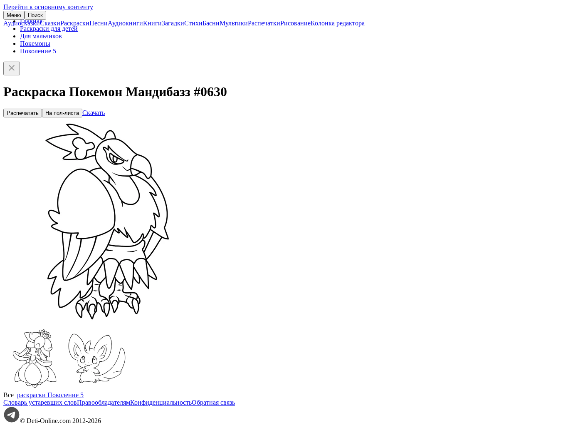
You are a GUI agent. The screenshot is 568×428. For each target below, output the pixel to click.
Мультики (234, 23)
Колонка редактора (338, 23)
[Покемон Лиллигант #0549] (34, 387)
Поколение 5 (38, 51)
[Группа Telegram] (11, 420)
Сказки (50, 23)
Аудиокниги (125, 23)
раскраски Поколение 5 (50, 394)
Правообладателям (103, 402)
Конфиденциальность (161, 402)
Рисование (295, 23)
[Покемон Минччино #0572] (97, 387)
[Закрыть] (11, 68)
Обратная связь (213, 402)
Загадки (173, 23)
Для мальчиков (41, 36)
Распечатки (264, 23)
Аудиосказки (21, 23)
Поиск (35, 15)
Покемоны (35, 43)
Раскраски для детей (49, 28)
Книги (152, 23)
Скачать (93, 112)
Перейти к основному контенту (48, 6)
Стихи (193, 23)
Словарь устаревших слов (40, 402)
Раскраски (74, 23)
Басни (211, 23)
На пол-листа (62, 113)
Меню (14, 15)
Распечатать (23, 113)
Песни (98, 23)
